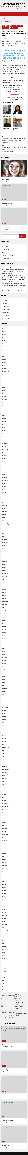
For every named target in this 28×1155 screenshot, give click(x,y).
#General (4, 576)
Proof (16, 27)
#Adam (4, 346)
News (8, 27)
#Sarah (4, 853)
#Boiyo (4, 452)
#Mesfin (4, 716)
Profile (11, 27)
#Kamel (4, 651)
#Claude (4, 492)
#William (4, 937)
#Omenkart (5, 775)
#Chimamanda (5, 483)
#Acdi (3, 340)
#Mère (3, 713)
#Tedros (4, 884)
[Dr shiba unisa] (14, 1134)
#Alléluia (4, 396)
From (4, 27)
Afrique (21, 25)
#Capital (4, 458)
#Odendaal (5, 763)
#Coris (3, 502)
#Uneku (4, 909)
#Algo (3, 387)
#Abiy (3, 337)
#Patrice (4, 788)
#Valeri (4, 918)
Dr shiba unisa (5, 258)
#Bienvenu (4, 437)
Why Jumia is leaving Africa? (14, 290)
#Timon (4, 893)
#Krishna (4, 660)
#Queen (4, 822)
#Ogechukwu (5, 769)
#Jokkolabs (5, 645)
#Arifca (4, 412)
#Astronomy (5, 421)
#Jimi (3, 638)
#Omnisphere (5, 781)
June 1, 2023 (12, 1046)
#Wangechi (5, 930)
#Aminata (4, 402)
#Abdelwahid (5, 331)
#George (4, 579)
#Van (3, 921)
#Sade (3, 847)
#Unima (4, 912)
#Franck (4, 570)
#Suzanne (4, 865)
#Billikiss (4, 440)
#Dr (3, 533)
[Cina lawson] (14, 1034)
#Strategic (4, 862)
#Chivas (4, 486)
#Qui (3, 825)
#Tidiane (4, 890)
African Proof (14, 4)
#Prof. (3, 812)
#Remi (3, 837)
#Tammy (4, 871)
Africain (11, 25)
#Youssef (4, 946)
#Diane (4, 527)
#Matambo (5, 707)
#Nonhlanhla (5, 760)
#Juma (3, 648)
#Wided (4, 934)
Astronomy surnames (7, 255)
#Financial (4, 561)
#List (3, 685)
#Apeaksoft (5, 409)
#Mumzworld (5, 747)
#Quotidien (5, 828)
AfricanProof (14, 99)
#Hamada (4, 598)
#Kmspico (4, 657)
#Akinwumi (5, 374)
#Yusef (4, 949)
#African (4, 362)
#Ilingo (4, 620)
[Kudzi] (14, 1084)
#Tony (3, 899)
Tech (3, 989)
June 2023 (4, 300)
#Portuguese (5, 806)
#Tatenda (4, 878)
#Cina (3, 489)
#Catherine (5, 468)
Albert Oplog (5, 38)
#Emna (4, 545)
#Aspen (4, 418)
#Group (4, 589)
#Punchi (4, 819)
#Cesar (4, 474)
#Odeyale (4, 766)
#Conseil (4, 499)
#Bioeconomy (5, 446)
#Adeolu (4, 350)
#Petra (4, 797)
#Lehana (4, 679)
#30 (3, 328)
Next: (14, 148)
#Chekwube (5, 480)
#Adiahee (4, 353)
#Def (3, 517)
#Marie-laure (5, 697)
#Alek (3, 381)
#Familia (4, 551)
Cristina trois (5, 179)
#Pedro (4, 794)
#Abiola (4, 334)
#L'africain (4, 666)
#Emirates (4, 539)
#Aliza (3, 393)
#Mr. (3, 744)
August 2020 (5, 309)
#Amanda (4, 399)
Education (4, 974)
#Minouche (5, 725)
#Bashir (4, 433)
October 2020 (5, 306)
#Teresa (4, 887)
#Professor (5, 816)
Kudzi (3, 252)
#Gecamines (5, 573)
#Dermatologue (6, 524)
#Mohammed (5, 732)
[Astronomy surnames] (14, 1109)
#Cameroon (5, 455)
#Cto (3, 508)
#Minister (4, 722)
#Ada (3, 343)
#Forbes (4, 564)
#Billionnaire (5, 443)
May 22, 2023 (12, 181)
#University (5, 915)
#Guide (4, 592)
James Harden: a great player (18, 285)
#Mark (3, 701)
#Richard (4, 840)
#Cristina (4, 505)
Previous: (13, 139)
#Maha (4, 691)
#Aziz (3, 430)
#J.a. (3, 623)
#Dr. (3, 536)
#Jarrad (4, 629)
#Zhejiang (4, 955)
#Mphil (4, 741)
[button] (2, 13)
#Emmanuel (5, 542)
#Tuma (4, 903)
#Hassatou (5, 601)
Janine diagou (5, 249)
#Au (3, 424)
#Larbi (3, 676)
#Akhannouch (5, 371)
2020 (4, 25)
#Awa (3, 427)
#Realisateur (5, 834)
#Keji (3, 654)
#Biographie (5, 449)
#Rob (3, 843)
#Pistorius (4, 803)
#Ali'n (3, 390)
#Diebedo (4, 530)
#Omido (4, 778)
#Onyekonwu (5, 784)
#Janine (4, 626)
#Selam (4, 856)
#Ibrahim (4, 610)
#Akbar (4, 368)
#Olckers (4, 772)
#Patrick (4, 791)
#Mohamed (5, 729)
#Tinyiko (4, 896)
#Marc (3, 694)
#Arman (4, 415)
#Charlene (4, 477)
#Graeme (4, 583)
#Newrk (4, 753)
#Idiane (4, 614)
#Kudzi (4, 663)
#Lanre (4, 673)
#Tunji (3, 906)
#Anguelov (4, 405)
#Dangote (4, 511)
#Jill (3, 635)
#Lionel (4, 682)
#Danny (4, 514)
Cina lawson (5, 246)
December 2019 (6, 315)
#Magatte (4, 688)
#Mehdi (4, 710)
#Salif (3, 850)
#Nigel (3, 756)
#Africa (4, 359)
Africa (7, 25)
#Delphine (4, 520)
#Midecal (4, 719)
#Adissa (4, 356)
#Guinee (4, 595)
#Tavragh (4, 881)
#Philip (4, 800)
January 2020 (5, 312)
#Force (4, 567)
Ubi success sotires (7, 203)
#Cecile (4, 471)
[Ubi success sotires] (14, 192)
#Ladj (3, 670)
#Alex (3, 384)
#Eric (3, 548)
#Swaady (4, 868)
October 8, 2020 (13, 38)
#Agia (3, 365)
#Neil (3, 750)
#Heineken (5, 604)
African (16, 25)
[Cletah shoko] (14, 216)
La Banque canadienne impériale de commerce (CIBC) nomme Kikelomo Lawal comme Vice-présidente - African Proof (14, 269)
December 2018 (6, 318)
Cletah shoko (5, 227)
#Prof (3, 809)
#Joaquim (4, 642)
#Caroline (4, 464)
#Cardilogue (5, 461)
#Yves (3, 952)
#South (4, 859)
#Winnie (4, 940)
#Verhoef (4, 924)
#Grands (4, 586)
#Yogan (4, 943)
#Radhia (4, 831)
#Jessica (4, 632)
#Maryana (4, 704)
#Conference (5, 496)
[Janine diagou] (14, 1059)
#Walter (4, 927)
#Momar (4, 735)
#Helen (4, 607)
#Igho (3, 617)
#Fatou (4, 555)
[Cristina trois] (14, 168)
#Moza (4, 738)
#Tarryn (4, 875)
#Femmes (4, 558)
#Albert (4, 377)
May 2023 (4, 303)
